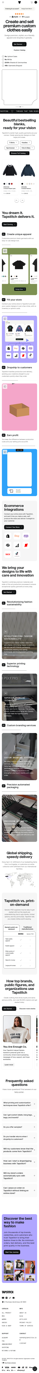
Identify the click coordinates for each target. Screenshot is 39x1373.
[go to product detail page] (10, 170)
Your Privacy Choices (10, 1362)
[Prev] (17, 200)
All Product (6, 1313)
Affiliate (23, 1319)
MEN (3, 1316)
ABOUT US (23, 1313)
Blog (21, 1316)
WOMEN (4, 1319)
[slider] (19, 14)
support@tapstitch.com (28, 1339)
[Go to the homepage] (19, 2)
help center (19, 1092)
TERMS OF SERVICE (26, 1326)
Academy (5, 1338)
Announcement (7, 1344)
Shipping (5, 1347)
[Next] (22, 200)
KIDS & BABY (6, 1326)
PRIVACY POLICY (25, 1322)
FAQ (3, 1341)
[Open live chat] (35, 1368)
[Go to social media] (3, 1298)
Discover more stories (27, 1008)
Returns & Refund (9, 1350)
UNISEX (4, 1322)
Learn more (9, 1065)
